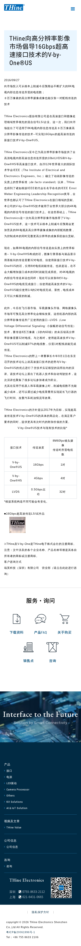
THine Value (13, 827)
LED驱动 (11, 783)
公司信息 (10, 840)
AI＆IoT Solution (16, 808)
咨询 (52, 661)
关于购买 (65, 632)
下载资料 (17, 632)
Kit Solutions (14, 801)
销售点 (28, 661)
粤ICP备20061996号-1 (20, 932)
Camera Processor (17, 789)
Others (10, 795)
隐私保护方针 (40, 912)
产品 (7, 764)
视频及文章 (12, 821)
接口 (9, 770)
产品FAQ (40, 632)
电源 (9, 777)
